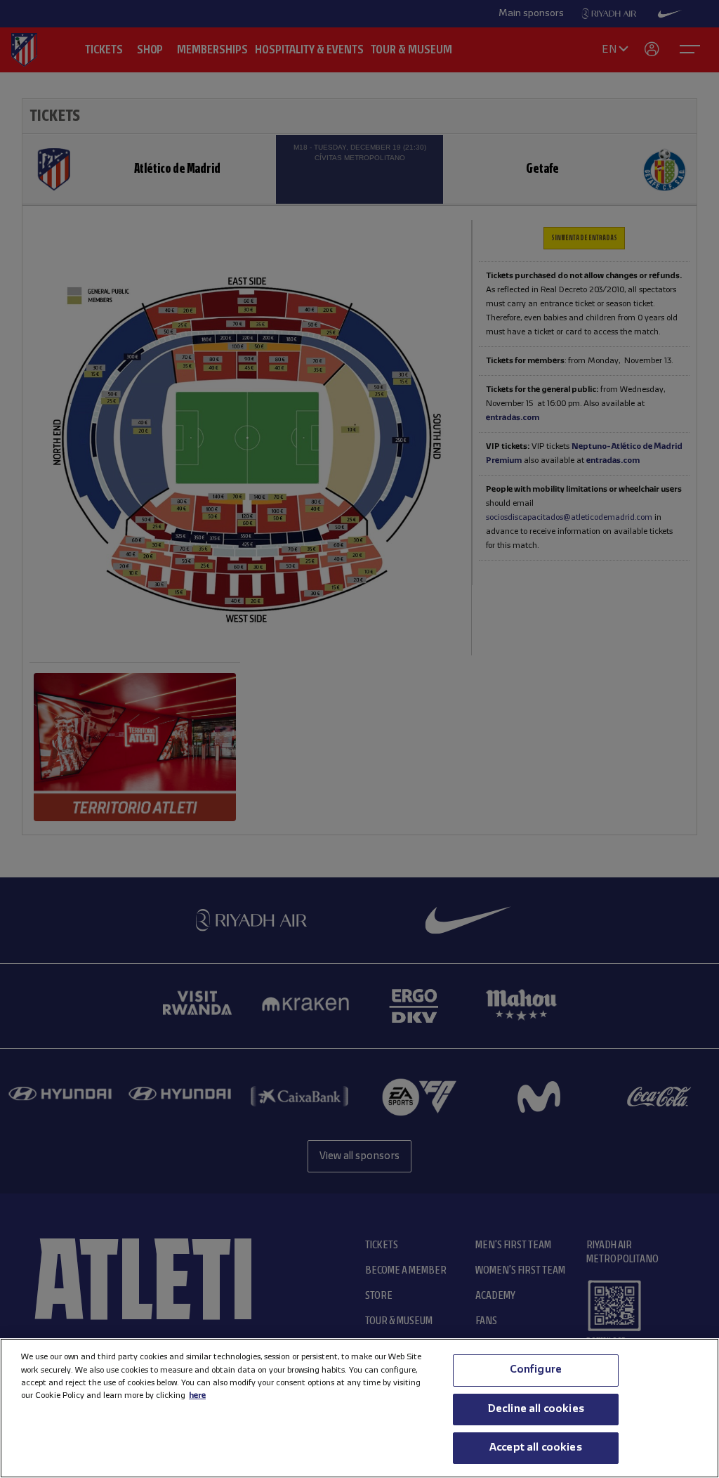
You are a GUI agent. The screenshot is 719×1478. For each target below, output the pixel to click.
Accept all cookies (535, 1448)
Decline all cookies (535, 1409)
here (197, 1395)
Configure (536, 1370)
